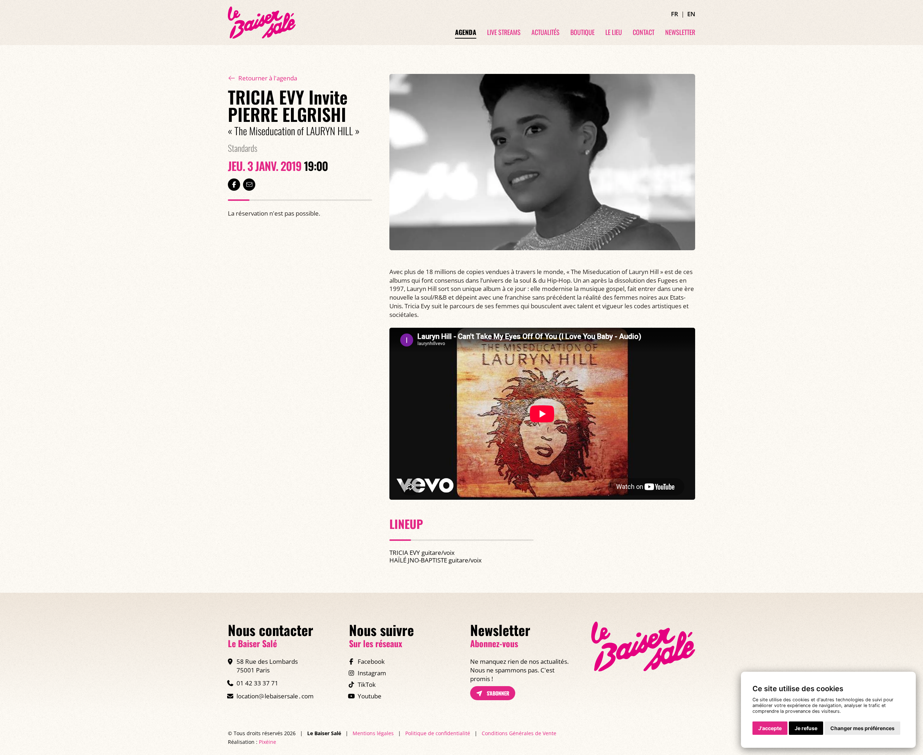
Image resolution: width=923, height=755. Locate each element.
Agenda (465, 32)
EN (691, 14)
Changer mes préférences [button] (862, 728)
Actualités (545, 32)
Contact (643, 32)
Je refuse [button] (806, 728)
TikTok (367, 684)
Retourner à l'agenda (267, 78)
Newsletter (680, 32)
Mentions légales (373, 733)
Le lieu (613, 32)
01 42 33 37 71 (257, 683)
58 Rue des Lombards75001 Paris (267, 665)
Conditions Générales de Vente (519, 733)
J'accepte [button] (770, 728)
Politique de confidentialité (437, 733)
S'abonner (497, 693)
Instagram (372, 673)
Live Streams (504, 32)
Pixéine (267, 741)
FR (674, 14)
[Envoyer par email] (249, 184)
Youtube (369, 696)
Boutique (582, 32)
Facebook (371, 661)
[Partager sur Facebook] (234, 184)
